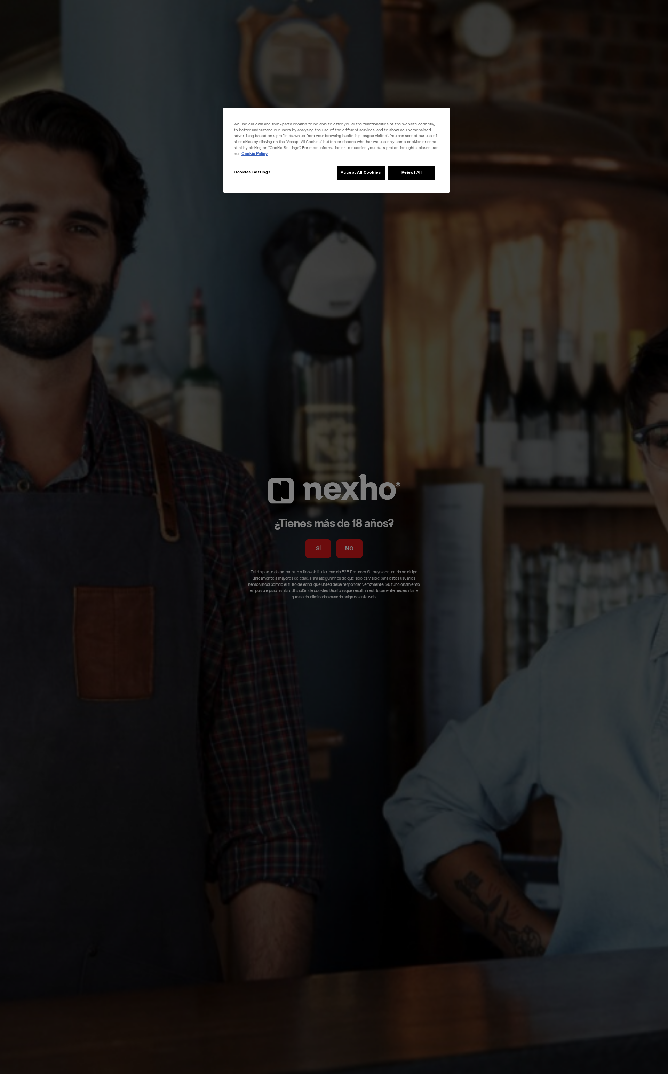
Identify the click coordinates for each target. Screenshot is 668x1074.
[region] (336, 150)
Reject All (411, 173)
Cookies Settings (252, 172)
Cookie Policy (254, 154)
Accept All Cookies (361, 173)
